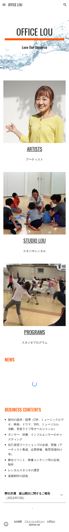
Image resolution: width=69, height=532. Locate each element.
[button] (4, 4)
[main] (34, 33)
